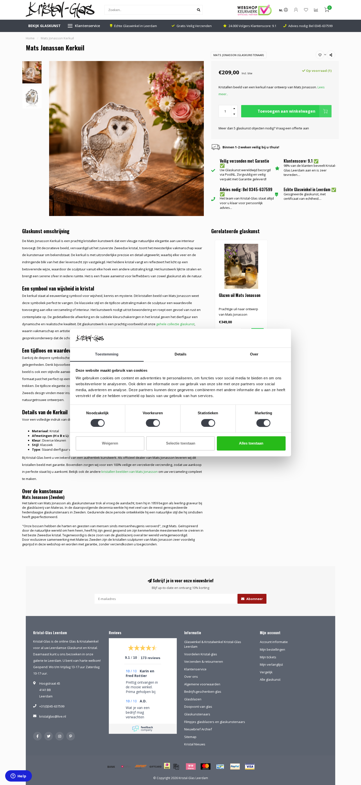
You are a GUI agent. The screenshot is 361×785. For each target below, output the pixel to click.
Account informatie (274, 642)
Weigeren (110, 443)
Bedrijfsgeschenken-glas (202, 691)
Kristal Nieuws (194, 744)
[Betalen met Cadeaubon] (176, 766)
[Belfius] (126, 766)
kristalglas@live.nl (52, 716)
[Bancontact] (220, 766)
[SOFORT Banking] (141, 766)
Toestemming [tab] (106, 354)
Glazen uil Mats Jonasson (239, 295)
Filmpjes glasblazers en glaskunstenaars (214, 722)
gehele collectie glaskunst (175, 324)
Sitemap (190, 737)
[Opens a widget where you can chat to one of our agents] (18, 776)
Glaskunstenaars (197, 714)
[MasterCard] (205, 766)
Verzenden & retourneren (203, 661)
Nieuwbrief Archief (198, 729)
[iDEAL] (167, 769)
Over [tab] (254, 354)
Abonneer (254, 599)
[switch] (153, 423)
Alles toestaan (251, 443)
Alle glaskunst (270, 679)
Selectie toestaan (180, 443)
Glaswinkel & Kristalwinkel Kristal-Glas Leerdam (212, 644)
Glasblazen (192, 699)
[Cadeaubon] (155, 766)
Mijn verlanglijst (271, 664)
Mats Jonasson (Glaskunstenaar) (238, 55)
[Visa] (250, 766)
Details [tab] (181, 354)
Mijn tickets (268, 657)
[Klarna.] (191, 766)
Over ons (191, 676)
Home (30, 38)
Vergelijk (266, 672)
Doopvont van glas (198, 706)
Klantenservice (87, 25)
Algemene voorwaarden (202, 684)
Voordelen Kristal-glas (200, 654)
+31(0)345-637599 (51, 706)
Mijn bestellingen (272, 649)
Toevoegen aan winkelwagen (286, 111)
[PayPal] (235, 766)
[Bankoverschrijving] (111, 766)
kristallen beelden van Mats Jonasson (129, 471)
